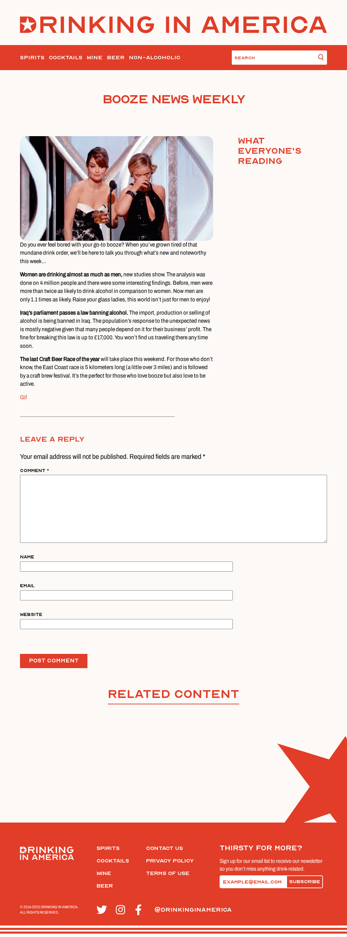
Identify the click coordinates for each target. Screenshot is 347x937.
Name (27, 556)
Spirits (32, 58)
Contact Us (164, 848)
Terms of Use (167, 873)
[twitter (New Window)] (102, 910)
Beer (115, 58)
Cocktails (65, 58)
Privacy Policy (170, 861)
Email (27, 585)
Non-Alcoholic (154, 58)
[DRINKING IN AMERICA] (173, 24)
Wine (94, 58)
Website (31, 614)
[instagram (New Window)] (122, 910)
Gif (23, 397)
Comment (34, 470)
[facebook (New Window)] (141, 910)
